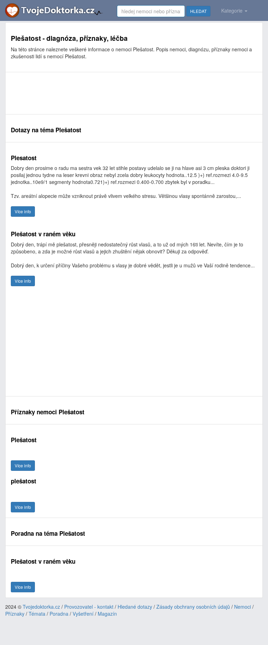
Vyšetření (83, 613)
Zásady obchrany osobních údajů (193, 606)
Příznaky (14, 613)
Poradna (59, 613)
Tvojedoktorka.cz (41, 606)
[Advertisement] (134, 93)
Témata (37, 613)
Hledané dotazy (135, 606)
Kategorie (232, 10)
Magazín (107, 613)
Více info (23, 211)
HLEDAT (198, 11)
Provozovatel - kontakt (88, 606)
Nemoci (242, 606)
